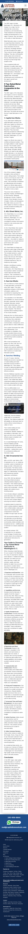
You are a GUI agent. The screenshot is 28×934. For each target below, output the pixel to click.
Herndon (5, 903)
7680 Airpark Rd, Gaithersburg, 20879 (14, 839)
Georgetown (6, 908)
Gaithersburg (21, 890)
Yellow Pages (16, 874)
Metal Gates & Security (10, 861)
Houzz (11, 873)
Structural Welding (9, 864)
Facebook (5, 871)
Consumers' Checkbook (15, 876)
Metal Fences (8, 863)
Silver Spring (10, 892)
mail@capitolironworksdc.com (14, 827)
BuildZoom (5, 874)
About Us (5, 847)
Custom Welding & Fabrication (12, 866)
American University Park (8, 910)
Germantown (14, 890)
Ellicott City (5, 894)
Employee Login (14, 925)
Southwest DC (6, 911)
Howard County (6, 888)
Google (17, 873)
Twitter (19, 871)
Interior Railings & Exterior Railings (13, 858)
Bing (21, 873)
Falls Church (14, 903)
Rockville (5, 892)
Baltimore (5, 895)
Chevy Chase (16, 885)
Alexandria (20, 903)
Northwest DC (18, 910)
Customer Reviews (7, 849)
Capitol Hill (11, 908)
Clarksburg (21, 892)
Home (4, 844)
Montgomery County (7, 887)
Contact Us (5, 852)
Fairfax (19, 902)
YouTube (15, 871)
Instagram (10, 871)
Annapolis (5, 897)
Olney (14, 895)
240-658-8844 (10, 1)
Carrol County (14, 888)
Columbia (16, 892)
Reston (9, 903)
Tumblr (4, 873)
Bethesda (10, 885)
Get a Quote (6, 851)
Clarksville (10, 895)
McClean (15, 902)
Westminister (12, 894)
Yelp (8, 873)
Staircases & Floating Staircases (12, 859)
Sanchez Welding (13, 356)
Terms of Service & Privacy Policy (14, 919)
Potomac (5, 885)
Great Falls (10, 902)
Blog (4, 854)
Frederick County (17, 887)
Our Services (6, 856)
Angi (14, 873)
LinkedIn (10, 874)
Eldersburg (17, 894)
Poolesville (19, 895)
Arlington (5, 902)
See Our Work (6, 846)
